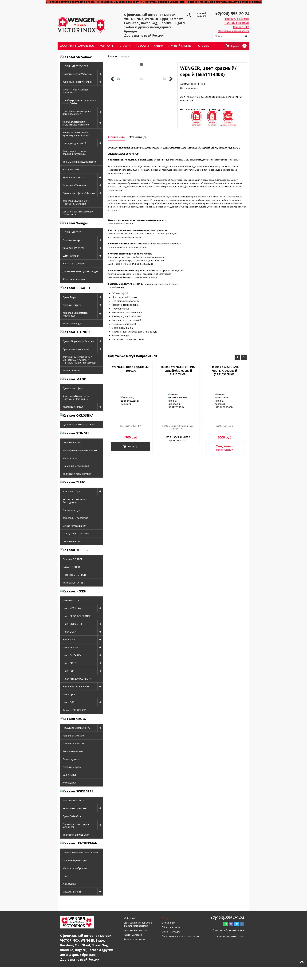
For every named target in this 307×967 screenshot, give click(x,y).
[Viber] (231, 924)
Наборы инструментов (76, 465)
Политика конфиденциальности (180, 936)
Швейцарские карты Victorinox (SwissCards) (80, 102)
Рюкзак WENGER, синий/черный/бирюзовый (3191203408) (177, 370)
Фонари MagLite (72, 169)
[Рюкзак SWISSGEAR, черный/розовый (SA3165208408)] (224, 400)
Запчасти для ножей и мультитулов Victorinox (76, 134)
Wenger (125, 56)
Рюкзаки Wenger (72, 240)
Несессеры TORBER (74, 574)
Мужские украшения (74, 525)
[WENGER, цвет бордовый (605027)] (130, 400)
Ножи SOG (69, 639)
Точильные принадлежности (79, 161)
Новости (142, 45)
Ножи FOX (68, 670)
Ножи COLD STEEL (73, 623)
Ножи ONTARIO (72, 655)
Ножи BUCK (69, 631)
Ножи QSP (69, 702)
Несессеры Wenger (74, 263)
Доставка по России (135, 930)
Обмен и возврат (171, 931)
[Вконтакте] (242, 924)
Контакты (107, 45)
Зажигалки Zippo (72, 491)
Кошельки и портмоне (75, 517)
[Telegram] (236, 924)
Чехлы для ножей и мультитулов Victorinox (76, 123)
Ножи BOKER (70, 647)
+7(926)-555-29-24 (232, 13)
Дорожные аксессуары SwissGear (76, 825)
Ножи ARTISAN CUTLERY (77, 678)
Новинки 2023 (71, 600)
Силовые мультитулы (75, 860)
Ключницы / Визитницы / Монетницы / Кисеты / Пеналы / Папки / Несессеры (79, 359)
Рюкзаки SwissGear (74, 800)
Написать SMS (241, 26)
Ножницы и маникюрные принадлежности (77, 112)
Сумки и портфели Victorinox (79, 193)
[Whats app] (225, 924)
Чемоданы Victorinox (74, 185)
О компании (168, 922)
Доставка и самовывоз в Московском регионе (138, 924)
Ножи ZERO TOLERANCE (77, 616)
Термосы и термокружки (77, 473)
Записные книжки (73, 751)
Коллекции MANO (73, 406)
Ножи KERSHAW (72, 608)
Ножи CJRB (69, 694)
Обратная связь (170, 927)
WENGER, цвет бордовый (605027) (130, 368)
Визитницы (69, 774)
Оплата (124, 45)
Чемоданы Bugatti (73, 323)
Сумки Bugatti (70, 297)
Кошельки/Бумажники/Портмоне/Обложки (76, 202)
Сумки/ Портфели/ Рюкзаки (78, 341)
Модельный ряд (72, 891)
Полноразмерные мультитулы (80, 852)
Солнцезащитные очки (76, 533)
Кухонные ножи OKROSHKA (79, 424)
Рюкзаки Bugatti (72, 304)
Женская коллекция (74, 279)
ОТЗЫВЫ (204, 45)
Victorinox (129, 918)
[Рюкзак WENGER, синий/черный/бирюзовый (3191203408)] (177, 400)
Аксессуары (69, 782)
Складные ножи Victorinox (77, 73)
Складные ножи (72, 442)
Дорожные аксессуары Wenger (80, 271)
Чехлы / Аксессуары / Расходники (75, 501)
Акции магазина (133, 934)
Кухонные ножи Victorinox (77, 81)
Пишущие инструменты (77, 727)
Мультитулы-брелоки (75, 868)
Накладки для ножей (75, 143)
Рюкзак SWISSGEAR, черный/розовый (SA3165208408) (224, 370)
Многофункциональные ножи (80, 450)
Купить (132, 446)
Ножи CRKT (69, 663)
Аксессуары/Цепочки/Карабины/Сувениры (75, 152)
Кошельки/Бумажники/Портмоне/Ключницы (76, 397)
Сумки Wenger (71, 255)
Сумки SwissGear (72, 816)
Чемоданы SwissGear (75, 808)
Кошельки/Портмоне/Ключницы (75, 314)
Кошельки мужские (74, 735)
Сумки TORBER (71, 566)
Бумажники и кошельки (76, 349)
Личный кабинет (180, 45)
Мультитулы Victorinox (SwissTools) (75, 91)
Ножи (66, 875)
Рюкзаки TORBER (73, 559)
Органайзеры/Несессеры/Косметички (78, 213)
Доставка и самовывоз (77, 45)
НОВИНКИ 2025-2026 (75, 66)
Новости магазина (134, 939)
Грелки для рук (71, 510)
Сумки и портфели (73, 388)
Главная (113, 56)
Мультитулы (70, 458)
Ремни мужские (71, 370)
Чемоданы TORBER (74, 582)
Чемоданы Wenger (73, 247)
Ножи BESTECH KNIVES (76, 686)
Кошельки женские (74, 743)
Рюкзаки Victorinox (73, 177)
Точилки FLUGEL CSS (74, 710)
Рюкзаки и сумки (72, 766)
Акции (158, 45)
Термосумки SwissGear (76, 834)
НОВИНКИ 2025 (72, 232)
